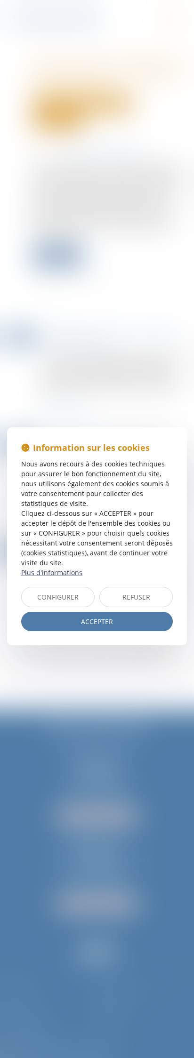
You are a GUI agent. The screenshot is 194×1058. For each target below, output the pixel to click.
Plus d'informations (51, 572)
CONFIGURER (58, 597)
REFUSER (136, 597)
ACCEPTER (97, 621)
